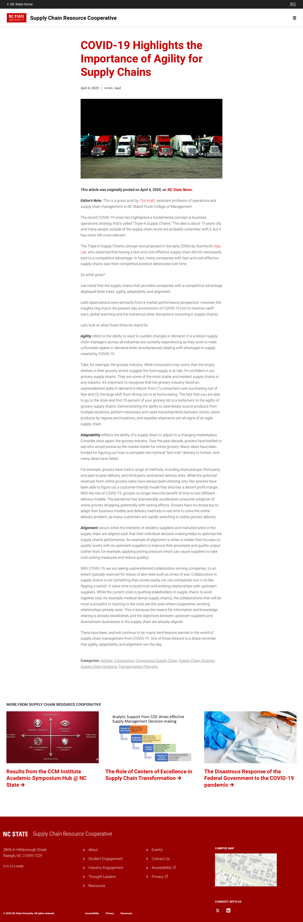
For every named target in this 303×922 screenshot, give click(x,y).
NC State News (180, 189)
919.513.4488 (13, 866)
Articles (107, 660)
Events (157, 849)
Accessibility (92, 913)
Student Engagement (105, 859)
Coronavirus (124, 660)
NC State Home (21, 4)
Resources (96, 885)
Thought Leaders (102, 876)
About (93, 849)
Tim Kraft (147, 200)
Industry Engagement (105, 867)
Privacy (110, 913)
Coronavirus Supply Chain (156, 660)
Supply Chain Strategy (197, 660)
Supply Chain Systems (99, 666)
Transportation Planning (138, 666)
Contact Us (161, 859)
